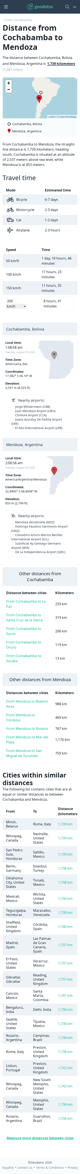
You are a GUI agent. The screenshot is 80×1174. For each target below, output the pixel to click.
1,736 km (65, 1009)
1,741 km (65, 995)
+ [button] (8, 83)
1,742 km (65, 1068)
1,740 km (65, 898)
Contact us (24, 1167)
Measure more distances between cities (40, 1138)
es (75, 6)
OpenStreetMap (68, 116)
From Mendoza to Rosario (27, 728)
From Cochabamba (18, 20)
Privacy (73, 1167)
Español (8, 1167)
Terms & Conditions (50, 1167)
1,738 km (65, 868)
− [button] (8, 89)
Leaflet (51, 116)
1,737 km (65, 945)
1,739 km (65, 824)
